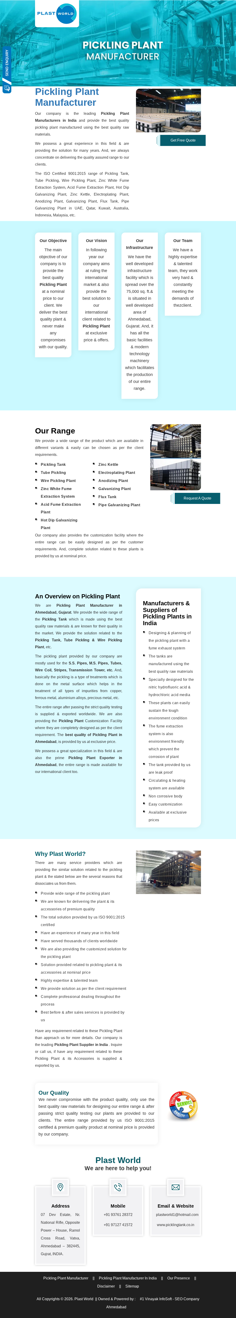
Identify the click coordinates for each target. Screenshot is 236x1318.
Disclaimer (106, 1286)
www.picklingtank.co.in (175, 1225)
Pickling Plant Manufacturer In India (128, 1278)
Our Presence (178, 1278)
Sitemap (132, 1286)
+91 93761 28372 (118, 1215)
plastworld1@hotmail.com (177, 1215)
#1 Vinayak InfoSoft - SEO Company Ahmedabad (152, 1303)
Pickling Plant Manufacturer (67, 97)
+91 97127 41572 (118, 1225)
